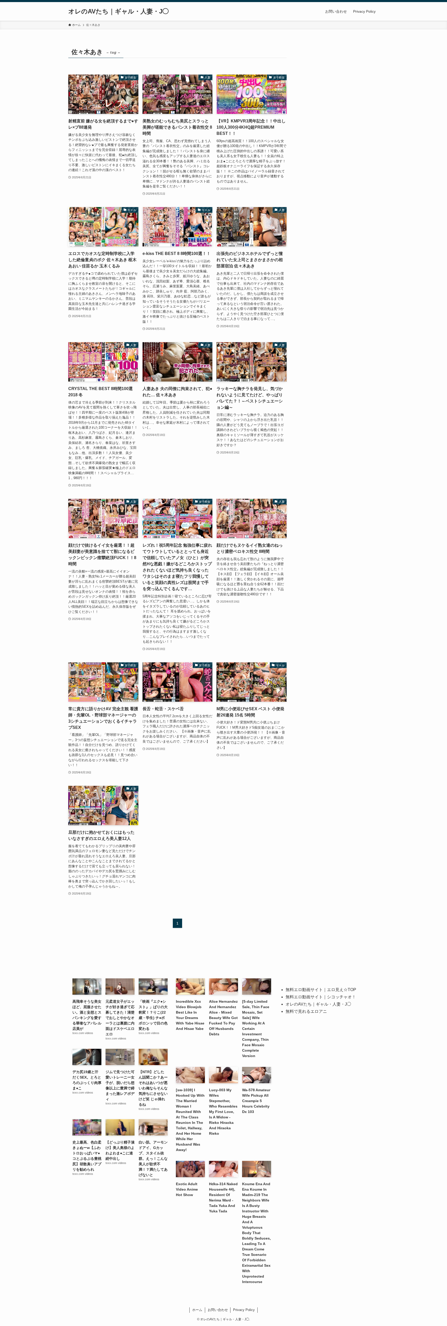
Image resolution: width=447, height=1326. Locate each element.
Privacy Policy (244, 1310)
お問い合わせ (218, 1310)
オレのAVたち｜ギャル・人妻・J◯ (118, 11)
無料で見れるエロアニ (306, 1011)
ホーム (197, 1310)
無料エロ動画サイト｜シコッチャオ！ (321, 997)
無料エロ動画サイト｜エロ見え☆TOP (321, 989)
